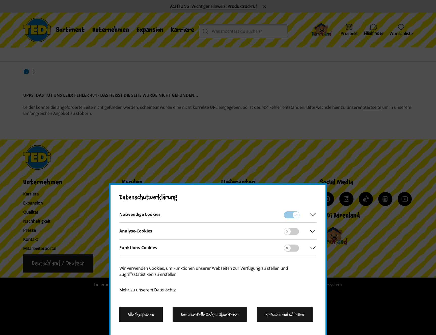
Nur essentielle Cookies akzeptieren (209, 315)
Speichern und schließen (285, 315)
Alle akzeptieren (141, 315)
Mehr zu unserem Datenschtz (147, 290)
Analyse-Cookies (135, 231)
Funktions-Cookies (138, 247)
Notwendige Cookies (139, 214)
